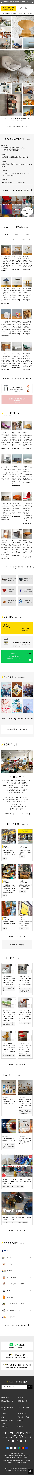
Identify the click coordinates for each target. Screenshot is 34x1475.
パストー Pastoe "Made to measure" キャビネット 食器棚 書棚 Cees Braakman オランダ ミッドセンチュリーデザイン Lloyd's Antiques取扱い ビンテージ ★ (6, 548)
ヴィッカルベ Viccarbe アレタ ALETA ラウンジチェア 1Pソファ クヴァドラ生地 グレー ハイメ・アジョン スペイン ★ (6, 471)
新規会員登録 (5, 1397)
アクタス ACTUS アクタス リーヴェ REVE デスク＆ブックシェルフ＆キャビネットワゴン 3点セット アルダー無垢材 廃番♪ (27, 326)
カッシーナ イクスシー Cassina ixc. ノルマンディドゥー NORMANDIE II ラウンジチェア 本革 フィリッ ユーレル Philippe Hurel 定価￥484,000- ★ (17, 546)
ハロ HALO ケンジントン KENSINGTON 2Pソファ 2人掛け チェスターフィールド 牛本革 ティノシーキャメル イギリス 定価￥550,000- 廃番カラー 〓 (6, 510)
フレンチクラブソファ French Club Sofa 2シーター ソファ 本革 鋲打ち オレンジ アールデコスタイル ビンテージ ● (16, 508)
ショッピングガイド (23, 1407)
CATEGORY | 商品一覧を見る (16, 1325)
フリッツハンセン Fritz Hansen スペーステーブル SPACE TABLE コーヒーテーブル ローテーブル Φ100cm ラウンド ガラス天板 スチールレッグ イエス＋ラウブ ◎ (27, 473)
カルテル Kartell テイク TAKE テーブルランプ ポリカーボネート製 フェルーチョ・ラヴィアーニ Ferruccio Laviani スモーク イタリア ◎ (6, 262)
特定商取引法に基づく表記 (7, 1422)
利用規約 (20, 1421)
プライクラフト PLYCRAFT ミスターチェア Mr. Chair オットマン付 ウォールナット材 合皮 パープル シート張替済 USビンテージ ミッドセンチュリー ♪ (6, 439)
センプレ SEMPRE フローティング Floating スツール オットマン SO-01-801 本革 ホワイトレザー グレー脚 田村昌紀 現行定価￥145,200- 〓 (17, 359)
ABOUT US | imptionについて (16, 814)
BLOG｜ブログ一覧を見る (16, 126)
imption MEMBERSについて (7, 1408)
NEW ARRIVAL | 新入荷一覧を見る (16, 378)
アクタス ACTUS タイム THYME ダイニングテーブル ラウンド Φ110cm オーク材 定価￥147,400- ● (27, 293)
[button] (1, 2)
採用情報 (20, 1427)
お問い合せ (4, 1427)
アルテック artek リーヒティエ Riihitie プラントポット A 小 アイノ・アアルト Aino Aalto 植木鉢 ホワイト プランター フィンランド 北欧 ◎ (6, 327)
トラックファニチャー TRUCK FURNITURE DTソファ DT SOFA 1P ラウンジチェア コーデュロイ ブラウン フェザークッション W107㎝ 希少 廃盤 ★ (27, 439)
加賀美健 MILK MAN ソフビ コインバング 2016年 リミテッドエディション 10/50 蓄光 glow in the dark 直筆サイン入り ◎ (16, 326)
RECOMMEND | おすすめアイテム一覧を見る (16, 567)
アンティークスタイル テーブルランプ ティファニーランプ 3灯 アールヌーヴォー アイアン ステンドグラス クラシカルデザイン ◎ (6, 294)
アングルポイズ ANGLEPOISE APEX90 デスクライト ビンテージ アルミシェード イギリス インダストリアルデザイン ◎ (27, 262)
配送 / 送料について (7, 1401)
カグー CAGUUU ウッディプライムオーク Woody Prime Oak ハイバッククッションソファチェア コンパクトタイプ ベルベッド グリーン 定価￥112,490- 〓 (27, 360)
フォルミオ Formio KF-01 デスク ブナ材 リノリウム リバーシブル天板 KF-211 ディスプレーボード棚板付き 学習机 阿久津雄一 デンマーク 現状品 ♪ (6, 360)
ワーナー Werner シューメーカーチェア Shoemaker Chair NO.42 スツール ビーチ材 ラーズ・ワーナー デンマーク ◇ (17, 262)
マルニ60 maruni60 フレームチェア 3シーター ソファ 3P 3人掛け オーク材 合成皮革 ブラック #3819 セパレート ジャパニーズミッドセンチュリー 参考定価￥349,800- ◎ (17, 474)
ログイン (20, 1397)
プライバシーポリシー (24, 1417)
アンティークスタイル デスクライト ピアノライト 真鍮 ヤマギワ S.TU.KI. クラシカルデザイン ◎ (16, 293)
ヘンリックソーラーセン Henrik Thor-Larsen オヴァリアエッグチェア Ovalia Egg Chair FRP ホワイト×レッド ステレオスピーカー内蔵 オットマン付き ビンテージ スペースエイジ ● (27, 512)
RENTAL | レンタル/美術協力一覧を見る (16, 718)
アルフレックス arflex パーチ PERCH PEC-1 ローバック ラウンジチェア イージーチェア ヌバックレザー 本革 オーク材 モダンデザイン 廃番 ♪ (16, 439)
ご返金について (6, 1413)
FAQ (2, 1417)
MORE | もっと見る (16, 936)
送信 (30, 1386)
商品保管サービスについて (24, 1402)
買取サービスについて (24, 1413)
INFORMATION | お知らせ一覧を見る (16, 190)
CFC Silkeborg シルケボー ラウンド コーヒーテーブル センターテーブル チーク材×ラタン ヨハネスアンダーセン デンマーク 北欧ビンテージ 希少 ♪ (27, 547)
